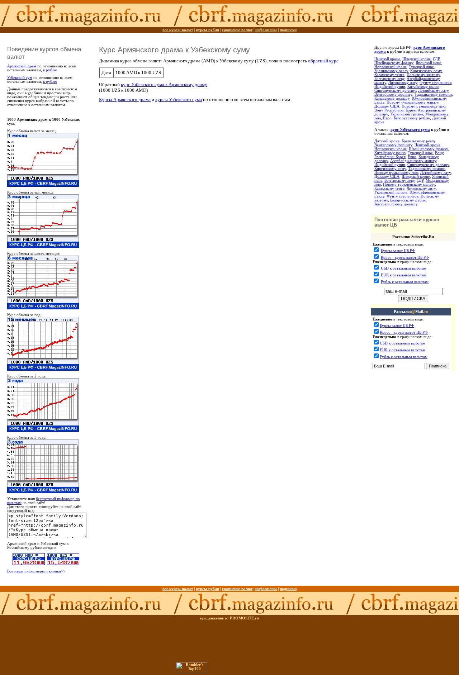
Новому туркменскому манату (413, 102)
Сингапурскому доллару (395, 90)
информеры (266, 30)
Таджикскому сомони (433, 94)
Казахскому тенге (389, 75)
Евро (387, 118)
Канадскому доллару (392, 98)
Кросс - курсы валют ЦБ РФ (405, 258)
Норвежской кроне (390, 67)
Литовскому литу (402, 83)
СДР (436, 59)
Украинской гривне (406, 114)
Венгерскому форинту (393, 94)
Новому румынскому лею (423, 106)
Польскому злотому (423, 75)
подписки (288, 30)
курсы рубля (207, 30)
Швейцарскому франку (393, 63)
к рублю (50, 70)
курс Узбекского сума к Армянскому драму (164, 84)
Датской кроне (386, 141)
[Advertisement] (413, 389)
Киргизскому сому (426, 71)
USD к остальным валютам (403, 268)
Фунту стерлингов (435, 83)
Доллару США (386, 106)
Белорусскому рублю (412, 118)
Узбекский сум (19, 78)
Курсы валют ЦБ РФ (398, 251)
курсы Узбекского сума (178, 99)
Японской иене (428, 63)
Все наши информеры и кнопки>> (36, 571)
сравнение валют (237, 30)
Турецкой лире (421, 67)
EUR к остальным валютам (403, 275)
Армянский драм (21, 66)
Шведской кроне (416, 59)
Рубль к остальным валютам (405, 282)
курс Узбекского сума (410, 130)
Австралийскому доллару (396, 204)
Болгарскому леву (389, 79)
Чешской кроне (387, 59)
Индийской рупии (389, 87)
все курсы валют (177, 30)
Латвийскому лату (433, 90)
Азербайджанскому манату (413, 161)
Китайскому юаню (423, 87)
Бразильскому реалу (391, 71)
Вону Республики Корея (395, 110)
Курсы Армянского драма (125, 99)
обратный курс (323, 60)
